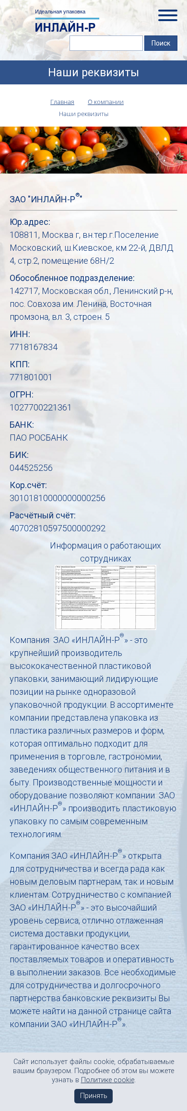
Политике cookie (107, 1080)
